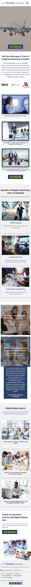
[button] (27, 3)
